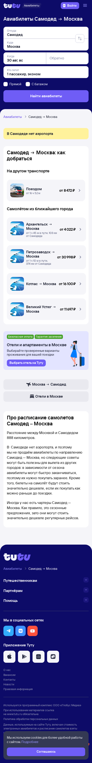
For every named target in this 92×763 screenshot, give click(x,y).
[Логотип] (12, 5)
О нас (7, 670)
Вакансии (9, 675)
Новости (8, 684)
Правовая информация (18, 689)
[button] (46, 189)
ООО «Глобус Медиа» (67, 705)
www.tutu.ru (14, 714)
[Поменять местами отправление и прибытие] (79, 38)
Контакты (9, 679)
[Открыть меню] (86, 5)
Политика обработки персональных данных (30, 719)
